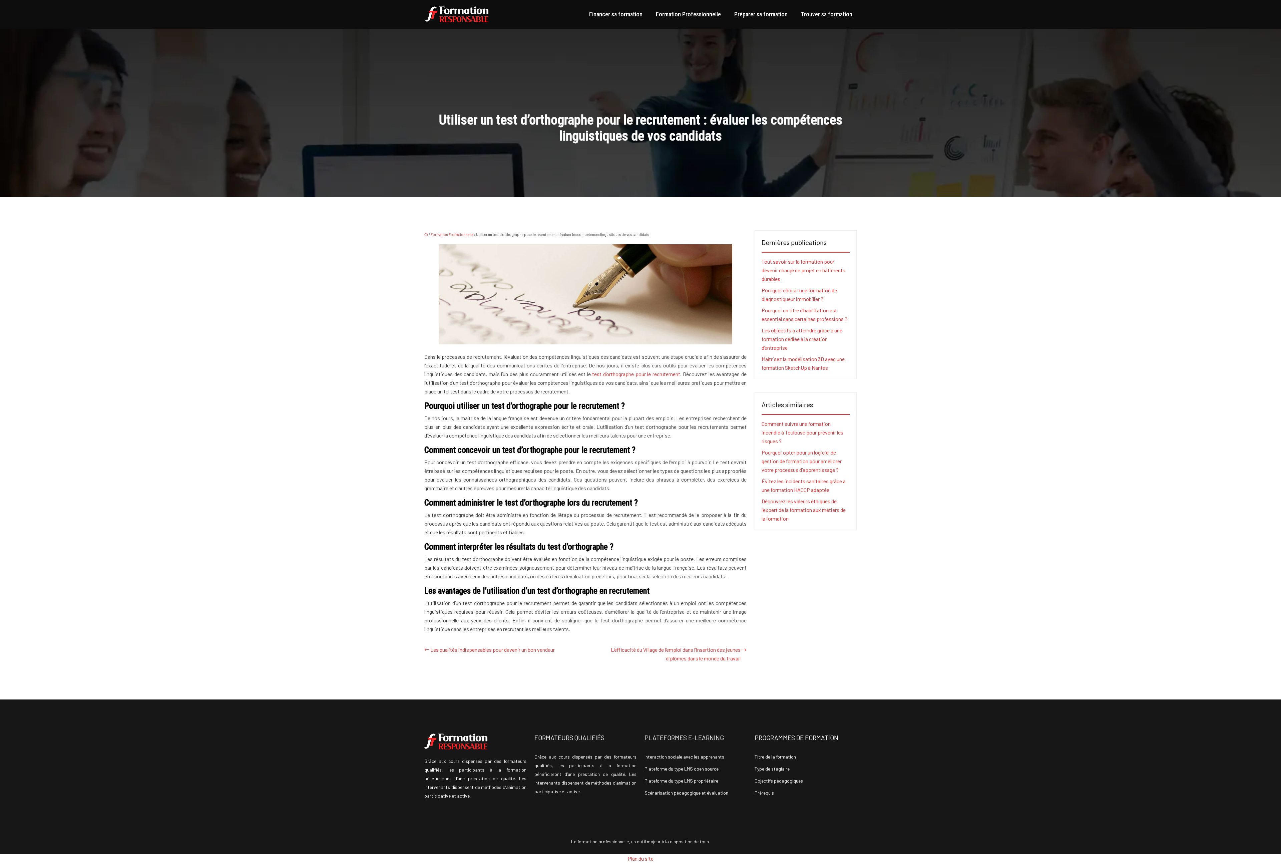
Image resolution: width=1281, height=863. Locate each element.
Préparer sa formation (761, 14)
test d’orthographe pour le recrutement (636, 374)
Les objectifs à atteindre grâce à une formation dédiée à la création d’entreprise (802, 339)
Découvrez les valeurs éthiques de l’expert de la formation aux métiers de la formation (804, 510)
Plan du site (641, 858)
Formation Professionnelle (688, 14)
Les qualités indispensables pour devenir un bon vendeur (492, 649)
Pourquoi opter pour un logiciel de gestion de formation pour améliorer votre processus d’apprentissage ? (802, 461)
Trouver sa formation (826, 14)
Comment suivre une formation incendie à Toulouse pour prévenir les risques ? (802, 432)
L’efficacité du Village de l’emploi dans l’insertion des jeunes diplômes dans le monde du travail (676, 653)
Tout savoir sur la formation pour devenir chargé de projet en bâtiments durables (803, 270)
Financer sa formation (616, 14)
